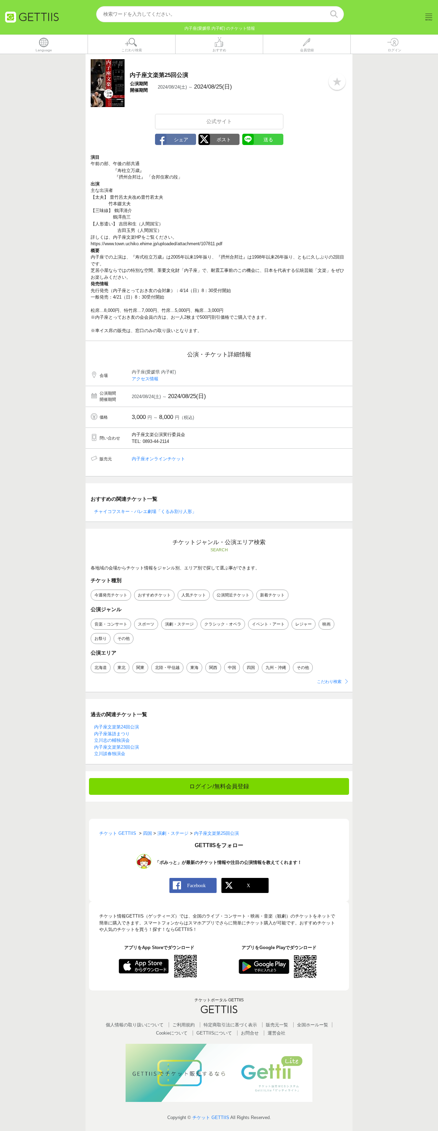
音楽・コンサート (110, 624)
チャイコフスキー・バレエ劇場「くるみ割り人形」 (145, 511)
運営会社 (276, 1033)
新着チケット (272, 595)
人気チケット (193, 595)
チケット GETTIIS (210, 1117)
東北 (121, 667)
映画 (326, 624)
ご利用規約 (183, 1024)
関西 (213, 667)
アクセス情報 (145, 378)
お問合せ (250, 1033)
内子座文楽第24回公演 (116, 726)
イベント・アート (268, 624)
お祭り (100, 638)
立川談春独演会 (109, 753)
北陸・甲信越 (167, 667)
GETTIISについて (214, 1033)
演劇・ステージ (179, 624)
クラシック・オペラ (222, 624)
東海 (194, 667)
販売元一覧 (277, 1024)
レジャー (303, 624)
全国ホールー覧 (312, 1024)
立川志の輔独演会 (112, 740)
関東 (140, 667)
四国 (251, 667)
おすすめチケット (154, 595)
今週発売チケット (110, 595)
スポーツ (146, 624)
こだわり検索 (329, 681)
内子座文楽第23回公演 (116, 747)
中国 (232, 667)
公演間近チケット (233, 595)
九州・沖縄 (276, 667)
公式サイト (219, 121)
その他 (123, 638)
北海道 (100, 667)
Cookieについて (172, 1033)
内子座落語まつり (112, 733)
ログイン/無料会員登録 (219, 786)
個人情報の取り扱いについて (135, 1024)
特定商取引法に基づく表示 (230, 1024)
